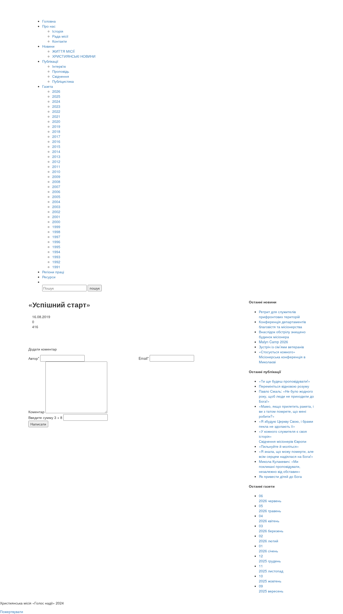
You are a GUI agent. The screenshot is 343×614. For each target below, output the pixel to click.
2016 (56, 141)
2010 (56, 171)
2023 (56, 106)
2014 (56, 151)
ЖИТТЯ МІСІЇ (63, 51)
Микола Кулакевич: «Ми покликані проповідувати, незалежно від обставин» (279, 466)
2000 (56, 221)
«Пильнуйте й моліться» (279, 446)
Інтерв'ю (59, 66)
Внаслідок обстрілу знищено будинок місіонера (282, 334)
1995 (56, 246)
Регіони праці (53, 271)
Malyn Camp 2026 (273, 341)
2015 (56, 146)
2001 (56, 216)
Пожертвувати (11, 611)
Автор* (33, 358)
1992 (56, 261)
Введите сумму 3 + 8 (45, 417)
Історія (57, 31)
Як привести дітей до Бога (280, 476)
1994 (56, 251)
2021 (56, 116)
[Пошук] (44, 281)
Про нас (48, 26)
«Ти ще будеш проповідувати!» (284, 381)
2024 (56, 101)
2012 (56, 161)
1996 (56, 241)
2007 (56, 186)
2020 (56, 121)
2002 (56, 211)
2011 (56, 166)
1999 (56, 226)
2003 (56, 206)
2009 (56, 176)
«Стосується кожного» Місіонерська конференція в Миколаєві (282, 356)
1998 (56, 231)
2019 (56, 126)
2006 (56, 191)
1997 (56, 236)
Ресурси (48, 276)
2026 (56, 91)
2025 (56, 96)
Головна (49, 21)
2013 (56, 156)
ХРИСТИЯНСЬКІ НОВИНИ (73, 56)
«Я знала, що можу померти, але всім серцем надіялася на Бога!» (286, 454)
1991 (56, 266)
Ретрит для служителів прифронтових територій (279, 314)
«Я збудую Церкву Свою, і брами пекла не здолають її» (286, 424)
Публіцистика (63, 81)
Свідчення (60, 76)
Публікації (50, 61)
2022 (56, 111)
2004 (56, 201)
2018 (56, 131)
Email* (144, 358)
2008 (56, 181)
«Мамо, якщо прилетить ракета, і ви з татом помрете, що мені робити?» (286, 411)
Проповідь (60, 71)
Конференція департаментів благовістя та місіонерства (282, 324)
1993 (56, 256)
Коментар (36, 411)
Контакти (59, 41)
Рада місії (60, 36)
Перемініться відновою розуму (284, 386)
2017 (56, 136)
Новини (48, 46)
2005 (56, 196)
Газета (47, 86)
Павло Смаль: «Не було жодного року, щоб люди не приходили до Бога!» (286, 396)
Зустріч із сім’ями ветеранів (281, 346)
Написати (38, 423)
